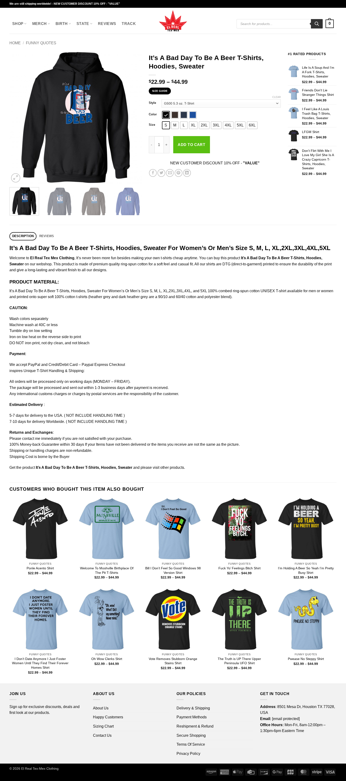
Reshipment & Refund (195, 726)
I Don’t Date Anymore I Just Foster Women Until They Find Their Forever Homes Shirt (40, 663)
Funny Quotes (41, 43)
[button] (330, 24)
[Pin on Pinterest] (178, 173)
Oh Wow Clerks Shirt (106, 659)
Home (15, 43)
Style (152, 103)
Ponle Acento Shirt (40, 568)
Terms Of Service (191, 744)
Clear (276, 97)
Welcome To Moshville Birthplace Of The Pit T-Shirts (106, 570)
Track (129, 24)
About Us (101, 708)
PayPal (34, 365)
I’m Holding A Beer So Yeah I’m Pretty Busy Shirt (306, 570)
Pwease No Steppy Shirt (306, 659)
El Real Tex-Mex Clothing (40, 768)
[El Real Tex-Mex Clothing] (173, 21)
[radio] (165, 114)
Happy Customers (108, 717)
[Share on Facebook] (153, 173)
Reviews (107, 24)
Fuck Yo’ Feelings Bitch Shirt (239, 568)
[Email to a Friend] (170, 173)
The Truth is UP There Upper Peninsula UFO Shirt (239, 661)
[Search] (317, 23)
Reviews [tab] (46, 236)
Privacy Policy (188, 754)
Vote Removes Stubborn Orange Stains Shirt (173, 661)
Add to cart (191, 145)
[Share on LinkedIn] (187, 173)
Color (153, 114)
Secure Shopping (191, 735)
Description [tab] (23, 236)
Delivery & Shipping (193, 708)
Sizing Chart (103, 726)
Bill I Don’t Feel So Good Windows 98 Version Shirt (173, 570)
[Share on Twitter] (161, 173)
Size (152, 124)
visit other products (168, 467)
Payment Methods (192, 717)
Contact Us (102, 735)
